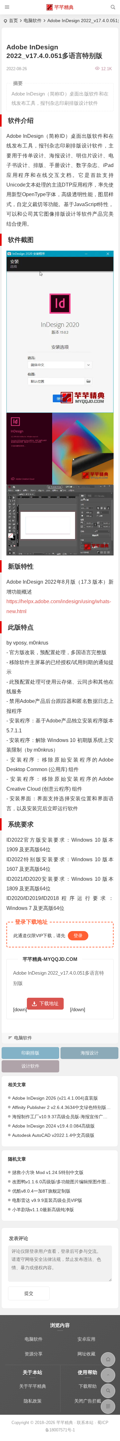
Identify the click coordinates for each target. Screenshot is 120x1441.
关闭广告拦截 (87, 1401)
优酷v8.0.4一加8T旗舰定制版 (41, 1191)
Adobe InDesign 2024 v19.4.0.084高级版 (53, 1126)
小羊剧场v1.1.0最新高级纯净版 (43, 1209)
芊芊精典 (64, 7)
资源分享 (34, 1353)
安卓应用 (86, 1339)
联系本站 (85, 1422)
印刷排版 (30, 1052)
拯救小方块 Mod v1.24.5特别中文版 (48, 1172)
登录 (78, 935)
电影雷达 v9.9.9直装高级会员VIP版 (47, 1200)
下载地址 (49, 1003)
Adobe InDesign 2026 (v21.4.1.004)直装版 (55, 1098)
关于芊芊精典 (32, 1386)
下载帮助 (88, 1386)
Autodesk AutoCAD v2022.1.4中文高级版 (53, 1135)
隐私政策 (33, 1401)
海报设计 (90, 1052)
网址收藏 (86, 1353)
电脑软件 (33, 20)
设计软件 (30, 1066)
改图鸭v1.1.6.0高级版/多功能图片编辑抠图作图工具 (63, 1181)
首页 (13, 20)
